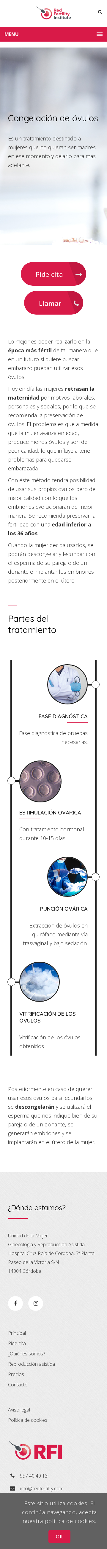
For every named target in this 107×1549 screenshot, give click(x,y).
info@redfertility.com (41, 1488)
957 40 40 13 (34, 1476)
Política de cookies (27, 1420)
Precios (16, 1374)
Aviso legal (19, 1409)
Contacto (18, 1384)
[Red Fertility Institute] (53, 13)
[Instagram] (35, 1303)
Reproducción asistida (31, 1364)
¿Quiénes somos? (26, 1353)
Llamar (51, 303)
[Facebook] (15, 1303)
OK (59, 1536)
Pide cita (50, 274)
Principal (17, 1333)
